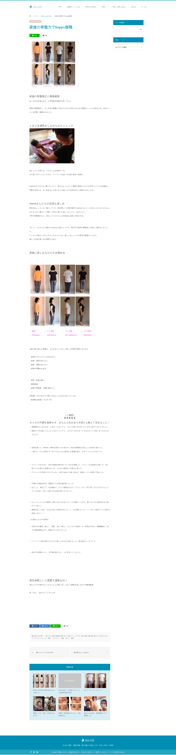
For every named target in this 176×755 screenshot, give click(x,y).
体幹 (62, 636)
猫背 (53, 636)
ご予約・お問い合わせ (118, 7)
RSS (37, 752)
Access (133, 7)
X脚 (95, 636)
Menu (104, 7)
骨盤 (62, 638)
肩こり (66, 638)
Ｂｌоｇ (144, 7)
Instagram (34, 752)
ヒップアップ (35, 638)
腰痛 (72, 638)
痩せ (69, 636)
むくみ (105, 636)
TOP (59, 7)
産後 (91, 636)
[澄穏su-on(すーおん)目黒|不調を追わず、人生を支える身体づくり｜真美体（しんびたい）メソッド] (35, 6)
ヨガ (97, 636)
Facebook (31, 752)
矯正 (83, 636)
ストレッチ (43, 638)
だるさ (50, 636)
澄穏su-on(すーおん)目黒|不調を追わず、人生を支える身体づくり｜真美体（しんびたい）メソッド (85, 752)
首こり (66, 636)
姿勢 (86, 636)
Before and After (91, 7)
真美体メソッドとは (73, 7)
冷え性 (101, 636)
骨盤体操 (57, 636)
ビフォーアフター (76, 636)
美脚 (48, 638)
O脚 (89, 636)
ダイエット (55, 638)
